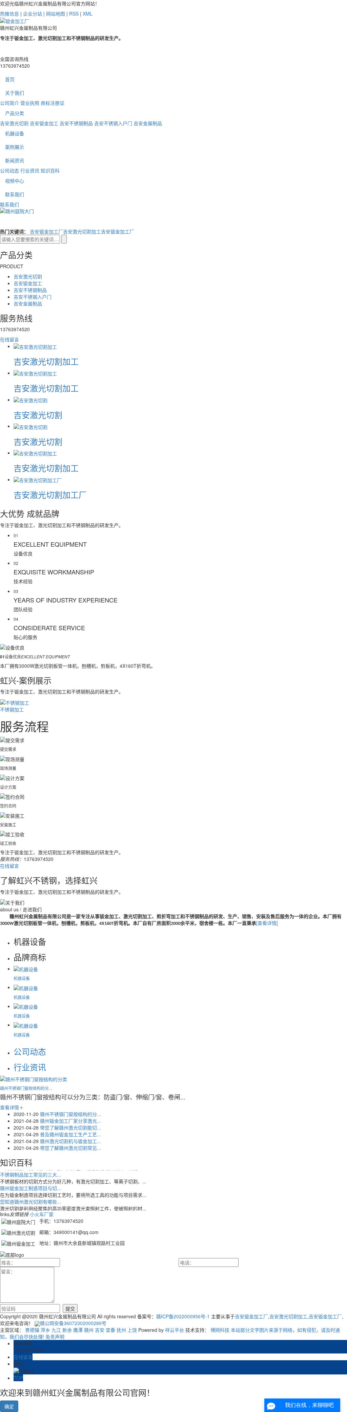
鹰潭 (78, 1329)
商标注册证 (52, 102)
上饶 (132, 1329)
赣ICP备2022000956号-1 (183, 1316)
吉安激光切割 (14, 123)
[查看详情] (267, 922)
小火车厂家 (42, 1214)
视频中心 (14, 180)
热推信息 (9, 13)
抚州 (121, 1329)
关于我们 (14, 92)
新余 (67, 1329)
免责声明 (54, 1336)
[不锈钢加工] (14, 701)
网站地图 (55, 13)
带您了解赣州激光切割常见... (70, 1147)
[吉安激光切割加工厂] (38, 479)
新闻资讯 (14, 160)
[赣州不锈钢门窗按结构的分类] (33, 1078)
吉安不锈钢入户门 (113, 123)
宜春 (110, 1329)
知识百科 (50, 170)
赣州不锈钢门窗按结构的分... (26, 1088)
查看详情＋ (12, 1107)
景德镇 (32, 1329)
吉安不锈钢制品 (76, 123)
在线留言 (9, 339)
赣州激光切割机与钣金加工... (70, 1141)
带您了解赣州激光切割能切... (70, 1127)
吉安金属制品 (148, 123)
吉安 (99, 1329)
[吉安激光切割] (30, 399)
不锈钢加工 (12, 709)
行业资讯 (29, 170)
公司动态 (9, 170)
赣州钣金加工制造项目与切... (30, 1187)
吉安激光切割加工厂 (50, 494)
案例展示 (14, 146)
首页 (10, 79)
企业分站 (32, 13)
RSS (74, 13)
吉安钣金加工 (44, 123)
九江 (56, 1329)
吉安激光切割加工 (82, 231)
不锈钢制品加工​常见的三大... (30, 1173)
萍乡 (45, 1329)
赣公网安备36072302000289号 (73, 1323)
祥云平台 (174, 1329)
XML (88, 13)
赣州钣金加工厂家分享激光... (70, 1120)
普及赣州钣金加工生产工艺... (70, 1134)
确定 (9, 1406)
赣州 (89, 1329)
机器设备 (14, 133)
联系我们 (14, 194)
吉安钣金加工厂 (46, 231)
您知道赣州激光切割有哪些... (30, 1200)
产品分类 (14, 113)
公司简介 (9, 102)
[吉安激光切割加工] (35, 346)
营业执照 (29, 102)
